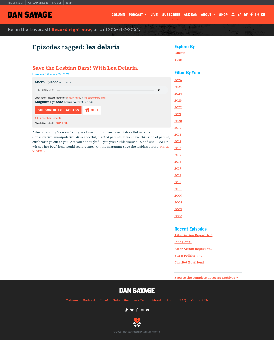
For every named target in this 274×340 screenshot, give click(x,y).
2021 (177, 114)
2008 (178, 202)
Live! (154, 14)
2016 (177, 148)
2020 (178, 121)
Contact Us (199, 300)
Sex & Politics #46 (188, 256)
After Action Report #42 (193, 249)
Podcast (136, 14)
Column (118, 14)
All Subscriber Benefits (48, 118)
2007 (178, 209)
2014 (177, 162)
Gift (94, 110)
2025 (178, 87)
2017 (177, 141)
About (206, 14)
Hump (68, 2)
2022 (178, 107)
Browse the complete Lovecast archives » (206, 278)
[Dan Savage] (30, 15)
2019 (177, 128)
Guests (179, 53)
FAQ (182, 300)
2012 (177, 175)
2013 (177, 168)
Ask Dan (190, 14)
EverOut (56, 2)
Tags (178, 60)
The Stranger (15, 2)
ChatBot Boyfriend (189, 262)
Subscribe (171, 14)
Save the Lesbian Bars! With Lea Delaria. (85, 68)
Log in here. (61, 123)
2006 (178, 216)
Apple (77, 97)
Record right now (71, 29)
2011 (177, 182)
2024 (178, 94)
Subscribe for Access (58, 110)
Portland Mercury (37, 2)
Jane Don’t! (183, 242)
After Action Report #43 (193, 235)
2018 (178, 135)
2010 (178, 189)
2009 (178, 196)
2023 (178, 101)
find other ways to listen (94, 97)
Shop (223, 14)
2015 (177, 155)
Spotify (70, 97)
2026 (178, 80)
